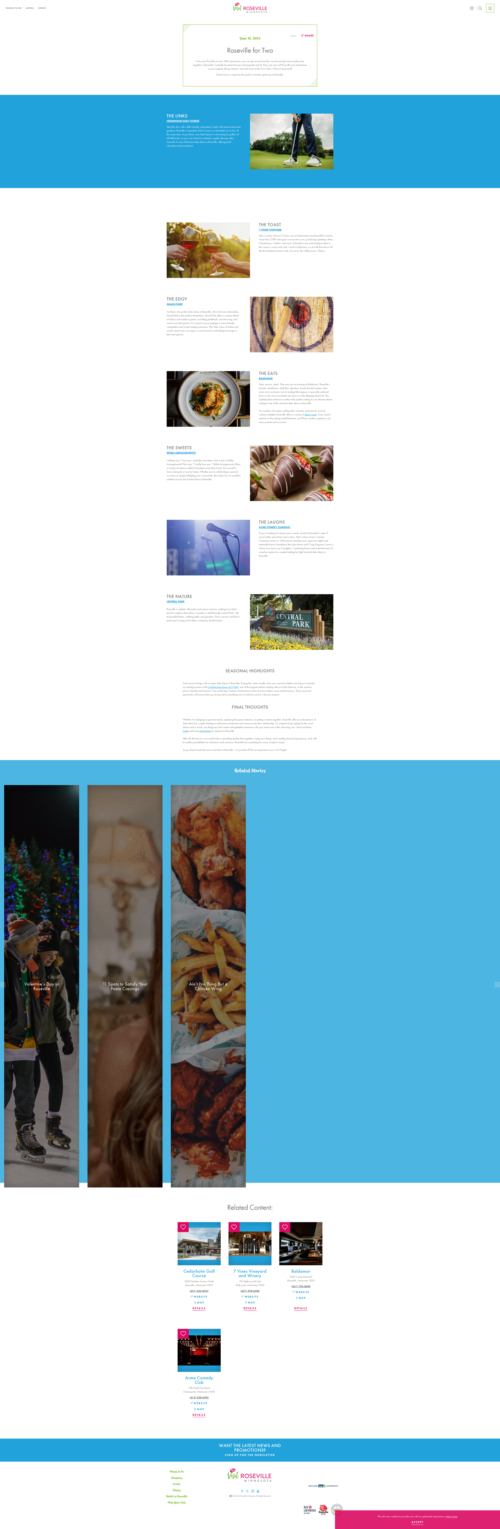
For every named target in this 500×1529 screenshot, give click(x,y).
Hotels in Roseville (176, 1496)
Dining (177, 1490)
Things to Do (14, 8)
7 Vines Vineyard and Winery (250, 1273)
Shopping (176, 1478)
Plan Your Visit (177, 1502)
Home (294, 36)
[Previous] (3, 985)
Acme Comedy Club (199, 1380)
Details (199, 1308)
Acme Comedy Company (274, 527)
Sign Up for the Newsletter (250, 1455)
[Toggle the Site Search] (480, 8)
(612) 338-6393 (199, 1397)
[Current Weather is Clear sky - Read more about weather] (473, 8)
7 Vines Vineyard (270, 229)
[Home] (250, 8)
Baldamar (266, 378)
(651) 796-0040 (300, 1286)
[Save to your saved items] (183, 1227)
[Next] (497, 985)
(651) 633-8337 (199, 1291)
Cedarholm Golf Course (183, 121)
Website (201, 1296)
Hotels (30, 8)
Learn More (451, 1516)
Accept (417, 1522)
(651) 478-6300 (250, 1291)
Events (42, 8)
